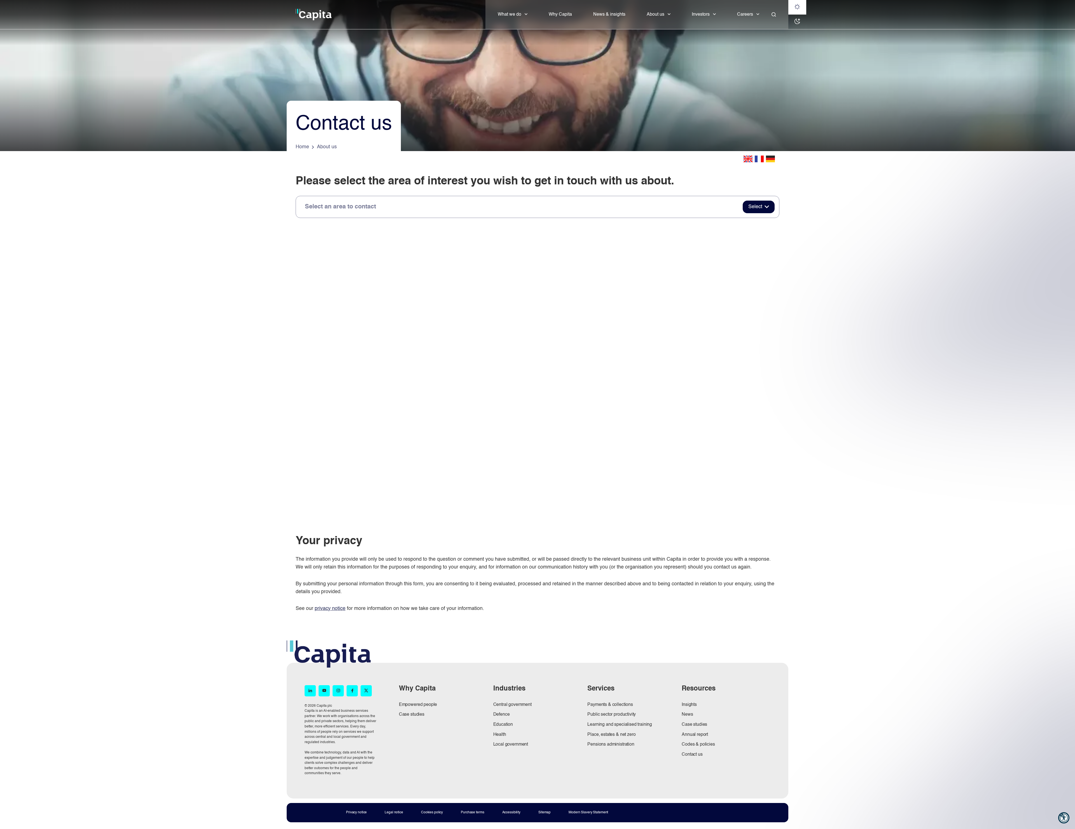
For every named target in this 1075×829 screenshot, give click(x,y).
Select (755, 206)
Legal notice (394, 812)
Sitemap (544, 812)
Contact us (692, 754)
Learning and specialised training (619, 724)
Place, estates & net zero (611, 734)
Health (499, 734)
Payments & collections (610, 705)
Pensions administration (610, 744)
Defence (501, 714)
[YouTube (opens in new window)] (324, 690)
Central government (512, 705)
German (770, 159)
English (748, 159)
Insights (689, 705)
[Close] (774, 14)
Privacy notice (356, 812)
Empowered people (418, 705)
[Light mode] (797, 7)
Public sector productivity (611, 714)
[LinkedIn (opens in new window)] (310, 690)
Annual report (695, 734)
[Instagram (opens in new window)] (338, 690)
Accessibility (511, 812)
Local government (510, 744)
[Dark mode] (797, 22)
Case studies (411, 714)
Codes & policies (698, 744)
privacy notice (330, 608)
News (687, 714)
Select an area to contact (340, 207)
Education (503, 724)
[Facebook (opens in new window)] (352, 690)
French (759, 159)
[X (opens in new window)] (366, 690)
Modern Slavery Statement (588, 812)
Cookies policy (432, 812)
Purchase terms (472, 812)
